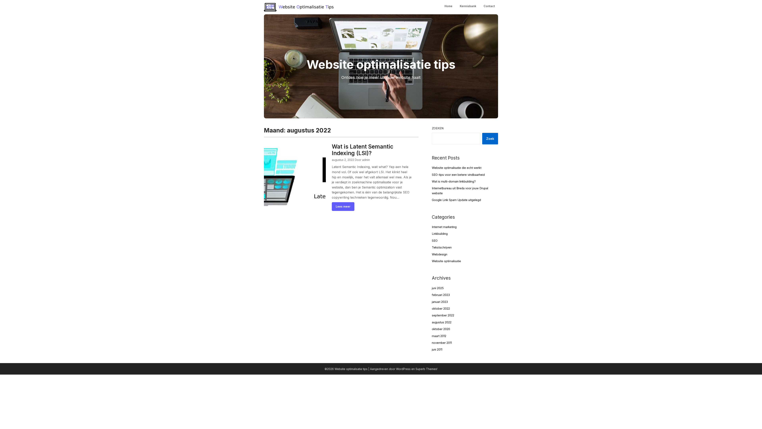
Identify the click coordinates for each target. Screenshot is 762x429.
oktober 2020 (441, 329)
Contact (489, 6)
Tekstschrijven (442, 247)
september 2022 (443, 315)
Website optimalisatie (446, 261)
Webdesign (439, 254)
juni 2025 (438, 288)
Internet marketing (444, 227)
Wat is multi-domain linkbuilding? (454, 181)
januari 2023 (440, 302)
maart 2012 (439, 336)
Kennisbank (468, 6)
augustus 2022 (441, 322)
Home (448, 6)
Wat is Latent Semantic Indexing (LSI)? (362, 150)
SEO (435, 241)
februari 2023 (441, 295)
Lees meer (343, 206)
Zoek (490, 139)
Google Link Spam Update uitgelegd (456, 200)
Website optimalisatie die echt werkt (456, 168)
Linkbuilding (440, 234)
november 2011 (442, 343)
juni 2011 (437, 349)
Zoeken (438, 128)
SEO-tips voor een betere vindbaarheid (458, 175)
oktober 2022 (441, 308)
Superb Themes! (426, 369)
